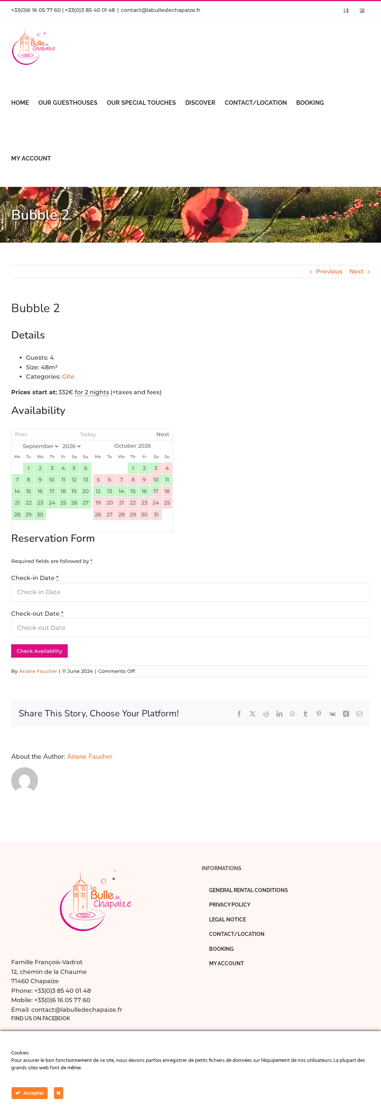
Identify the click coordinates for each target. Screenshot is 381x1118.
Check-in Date (34, 577)
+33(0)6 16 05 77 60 (62, 1000)
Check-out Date (37, 613)
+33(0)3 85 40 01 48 (62, 990)
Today (88, 434)
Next (356, 271)
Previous (329, 271)
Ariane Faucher (38, 671)
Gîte (68, 376)
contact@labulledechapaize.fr (161, 10)
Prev (21, 434)
